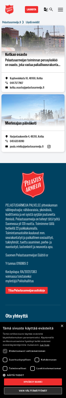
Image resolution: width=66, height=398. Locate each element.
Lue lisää (45, 344)
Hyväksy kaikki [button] (33, 381)
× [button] (61, 326)
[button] (33, 375)
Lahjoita (31, 9)
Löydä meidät (33, 22)
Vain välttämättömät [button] (33, 390)
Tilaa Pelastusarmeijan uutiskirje (26, 290)
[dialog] (33, 360)
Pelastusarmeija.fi (11, 22)
